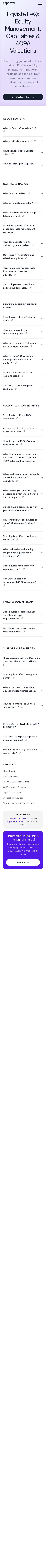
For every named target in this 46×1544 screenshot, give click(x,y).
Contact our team (18, 818)
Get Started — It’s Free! (23, 97)
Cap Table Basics (11, 776)
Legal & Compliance (12, 792)
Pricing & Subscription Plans (16, 781)
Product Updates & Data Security (18, 803)
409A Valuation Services (14, 787)
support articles (15, 821)
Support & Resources (13, 797)
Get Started (23, 862)
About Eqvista (9, 771)
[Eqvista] (9, 3)
